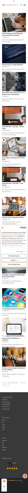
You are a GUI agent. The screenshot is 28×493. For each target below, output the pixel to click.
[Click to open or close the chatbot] (25, 476)
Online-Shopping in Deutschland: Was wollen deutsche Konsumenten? (12, 34)
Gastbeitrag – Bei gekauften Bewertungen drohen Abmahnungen (13, 275)
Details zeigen (19, 251)
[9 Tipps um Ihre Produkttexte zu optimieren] (14, 327)
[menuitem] (20, 5)
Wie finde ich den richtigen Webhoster (12, 65)
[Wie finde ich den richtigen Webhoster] (14, 53)
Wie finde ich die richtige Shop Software (13, 217)
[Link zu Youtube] (23, 482)
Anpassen (13, 260)
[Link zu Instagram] (20, 482)
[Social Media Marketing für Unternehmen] (14, 297)
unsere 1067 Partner (11, 235)
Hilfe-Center (4, 440)
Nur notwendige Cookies (14, 264)
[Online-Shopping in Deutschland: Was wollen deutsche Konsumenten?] (14, 22)
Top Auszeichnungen (6, 402)
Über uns (4, 420)
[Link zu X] (25, 482)
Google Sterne (4, 399)
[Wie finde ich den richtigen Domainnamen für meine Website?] (14, 357)
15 (8, 382)
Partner (3, 424)
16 (11, 382)
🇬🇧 (14, 1)
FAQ (3, 443)
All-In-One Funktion (5, 406)
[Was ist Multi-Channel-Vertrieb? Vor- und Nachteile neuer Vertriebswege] (14, 81)
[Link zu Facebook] (18, 482)
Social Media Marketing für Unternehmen (13, 309)
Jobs (3, 422)
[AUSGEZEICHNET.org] (12, 471)
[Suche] (20, 5)
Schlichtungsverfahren (6, 404)
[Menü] (24, 5)
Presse (3, 429)
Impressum (4, 449)
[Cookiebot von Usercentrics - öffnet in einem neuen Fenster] (20, 228)
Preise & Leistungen (5, 409)
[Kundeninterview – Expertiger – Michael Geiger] (14, 115)
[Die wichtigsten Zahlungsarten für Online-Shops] (14, 146)
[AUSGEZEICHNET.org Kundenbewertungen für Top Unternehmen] (11, 5)
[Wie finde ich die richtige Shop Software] (14, 206)
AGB (3, 445)
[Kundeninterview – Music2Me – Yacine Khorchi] (14, 174)
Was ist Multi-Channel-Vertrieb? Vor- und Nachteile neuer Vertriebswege (13, 93)
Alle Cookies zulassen (14, 256)
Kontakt (3, 427)
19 (3, 385)
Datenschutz (4, 447)
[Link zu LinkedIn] (16, 482)
